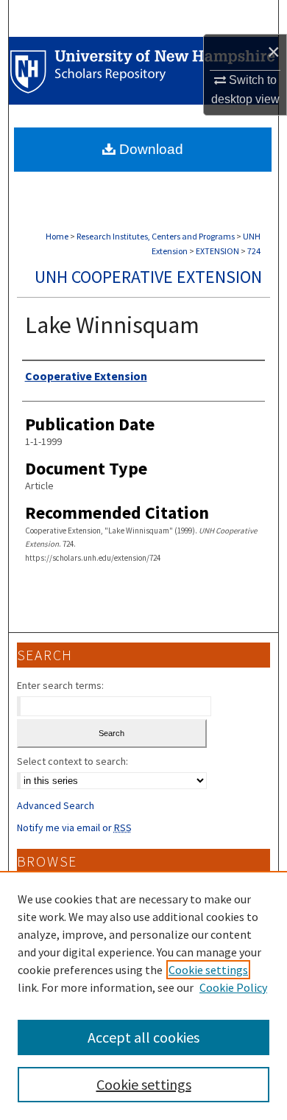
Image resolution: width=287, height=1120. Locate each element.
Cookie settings (208, 969)
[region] (143, 995)
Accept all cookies (143, 1037)
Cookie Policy (233, 987)
